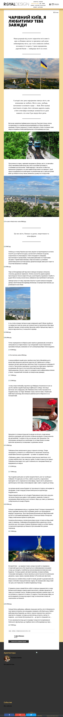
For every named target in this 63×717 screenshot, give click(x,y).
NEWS (43, 3)
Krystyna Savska (16, 657)
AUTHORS (40, 7)
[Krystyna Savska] (7, 660)
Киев (10, 631)
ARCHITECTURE (35, 3)
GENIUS (32, 5)
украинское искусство (22, 631)
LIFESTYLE (35, 1)
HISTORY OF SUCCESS (40, 5)
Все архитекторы (9, 664)
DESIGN (41, 1)
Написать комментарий (18, 641)
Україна (14, 631)
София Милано (19, 636)
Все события (8, 706)
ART (40, 3)
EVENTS (35, 7)
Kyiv (29, 631)
